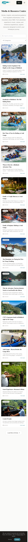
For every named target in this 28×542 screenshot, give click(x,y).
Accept (17, 539)
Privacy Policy (20, 534)
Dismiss (10, 539)
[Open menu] (24, 2)
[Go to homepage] (6, 2)
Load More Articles (12, 433)
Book (19, 2)
